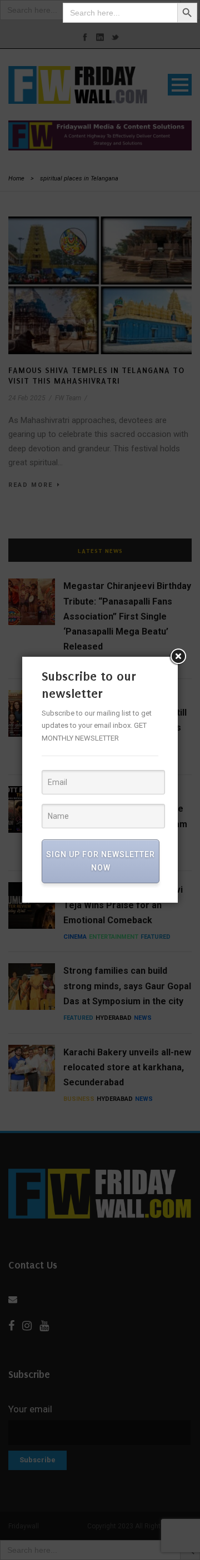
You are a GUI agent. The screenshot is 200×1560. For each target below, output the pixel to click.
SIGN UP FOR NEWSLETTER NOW (100, 861)
